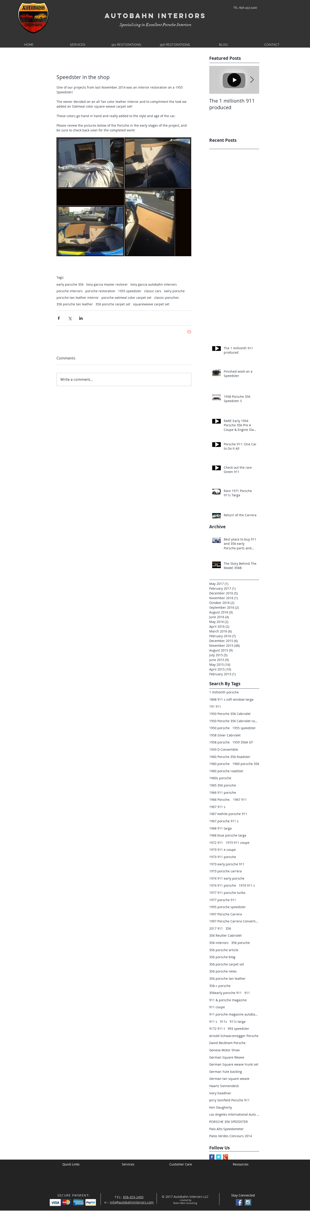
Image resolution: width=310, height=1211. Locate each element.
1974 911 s (247, 885)
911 (247, 993)
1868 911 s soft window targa (231, 699)
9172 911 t (217, 1028)
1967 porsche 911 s (224, 821)
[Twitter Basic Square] (218, 1157)
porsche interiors (70, 291)
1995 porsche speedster (227, 907)
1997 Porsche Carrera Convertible (234, 921)
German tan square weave (229, 1078)
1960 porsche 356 (245, 764)
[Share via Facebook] (59, 318)
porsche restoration (100, 291)
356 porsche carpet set (113, 304)
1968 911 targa (220, 828)
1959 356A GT (242, 742)
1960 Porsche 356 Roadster (229, 757)
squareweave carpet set (151, 304)
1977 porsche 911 (222, 900)
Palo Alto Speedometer (226, 1129)
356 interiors (219, 943)
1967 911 (240, 799)
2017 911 (216, 928)
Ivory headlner (220, 1093)
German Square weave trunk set (233, 1064)
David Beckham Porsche (227, 1043)
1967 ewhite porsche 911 (228, 814)
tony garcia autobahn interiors (153, 284)
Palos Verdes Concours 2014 (230, 1136)
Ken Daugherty (220, 1107)
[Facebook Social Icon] (239, 1202)
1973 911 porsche (222, 857)
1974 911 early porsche (226, 878)
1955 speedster (129, 291)
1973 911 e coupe (222, 849)
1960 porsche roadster (226, 771)
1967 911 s (217, 807)
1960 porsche (219, 764)
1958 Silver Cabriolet (225, 735)
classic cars (152, 291)
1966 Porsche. (219, 799)
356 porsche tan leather (75, 304)
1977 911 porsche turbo (227, 892)
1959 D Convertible (223, 749)
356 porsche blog (222, 957)
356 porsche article (223, 950)
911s (223, 1021)
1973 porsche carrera (225, 871)
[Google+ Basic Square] (225, 1157)
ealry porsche (174, 291)
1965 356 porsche (222, 785)
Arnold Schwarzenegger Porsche (233, 1036)
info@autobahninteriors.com (132, 1202)
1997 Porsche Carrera (225, 914)
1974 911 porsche (222, 885)
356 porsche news (223, 971)
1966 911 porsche (222, 792)
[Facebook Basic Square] (211, 1157)
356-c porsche (220, 986)
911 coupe (217, 1007)
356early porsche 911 (225, 993)
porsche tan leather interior (78, 297)
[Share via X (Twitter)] (70, 318)
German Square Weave (226, 1057)
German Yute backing (225, 1071)
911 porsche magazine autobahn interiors (234, 1014)
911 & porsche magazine (228, 1000)
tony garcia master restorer (107, 284)
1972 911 (216, 842)
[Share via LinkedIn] (81, 318)
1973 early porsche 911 (226, 864)
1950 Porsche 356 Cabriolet (230, 714)
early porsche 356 (70, 284)
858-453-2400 (133, 1197)
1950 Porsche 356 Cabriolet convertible (234, 721)
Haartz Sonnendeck (224, 1086)
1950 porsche (219, 728)
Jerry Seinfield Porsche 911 (229, 1100)
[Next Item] (252, 79)
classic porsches (166, 297)
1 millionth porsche (224, 692)
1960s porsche (220, 778)
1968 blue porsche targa (227, 835)
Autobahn (130, 16)
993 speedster (238, 1028)
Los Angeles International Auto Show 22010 (234, 1114)
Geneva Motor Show (224, 1050)
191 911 (215, 706)
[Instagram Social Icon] (248, 1202)
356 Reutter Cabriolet (225, 935)
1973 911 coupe (237, 842)
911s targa (238, 1021)
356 (228, 928)
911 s (213, 1021)
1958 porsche (219, 742)
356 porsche (240, 943)
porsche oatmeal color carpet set (126, 297)
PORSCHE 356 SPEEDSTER (228, 1121)
